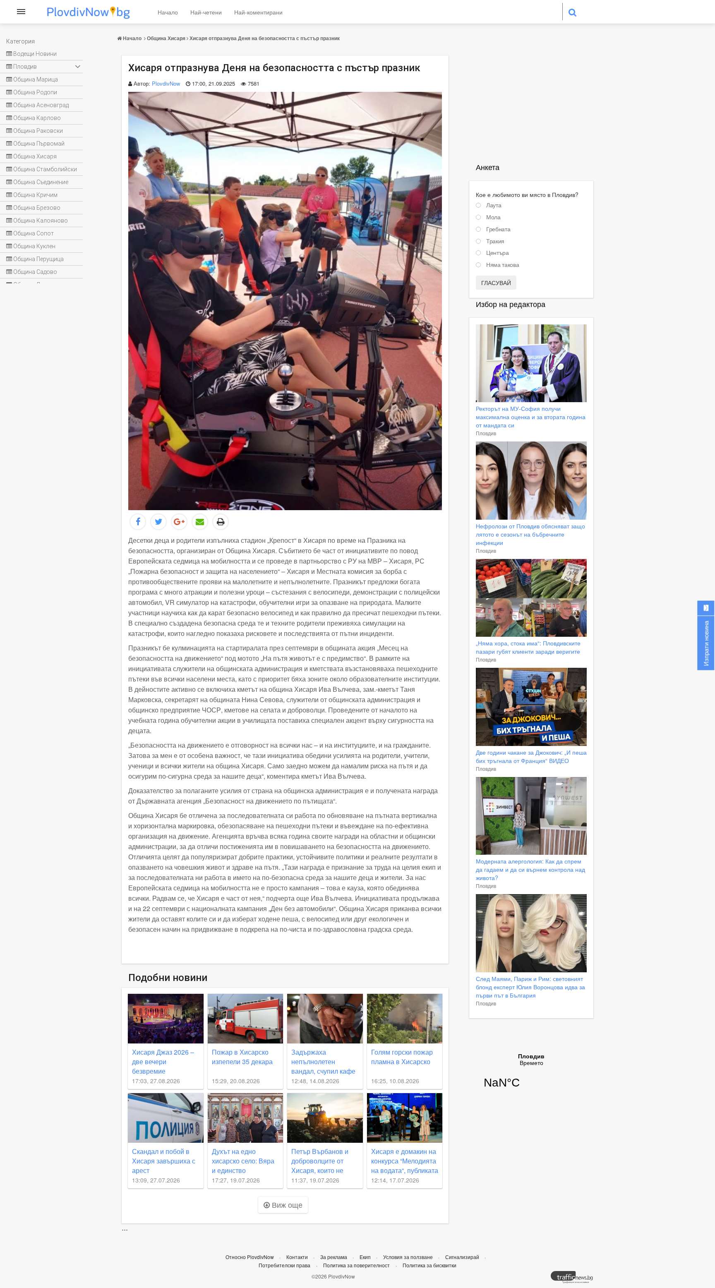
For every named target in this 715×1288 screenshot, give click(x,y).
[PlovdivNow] (575, 1279)
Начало (168, 12)
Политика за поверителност (356, 1265)
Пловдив (486, 433)
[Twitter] (158, 521)
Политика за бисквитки (429, 1265)
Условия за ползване (408, 1256)
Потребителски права (284, 1265)
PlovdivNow (166, 83)
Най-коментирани (258, 12)
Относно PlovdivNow (250, 1256)
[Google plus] (179, 521)
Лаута (493, 205)
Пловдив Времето (531, 1076)
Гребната (498, 229)
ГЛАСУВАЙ (496, 282)
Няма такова (502, 264)
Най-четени (206, 12)
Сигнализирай (462, 1256)
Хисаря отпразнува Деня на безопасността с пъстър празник (265, 38)
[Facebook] (137, 521)
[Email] (199, 521)
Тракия (495, 241)
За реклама (334, 1256)
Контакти (297, 1256)
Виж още (286, 1204)
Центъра (497, 252)
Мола (493, 217)
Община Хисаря (166, 38)
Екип (366, 1256)
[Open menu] (21, 11)
